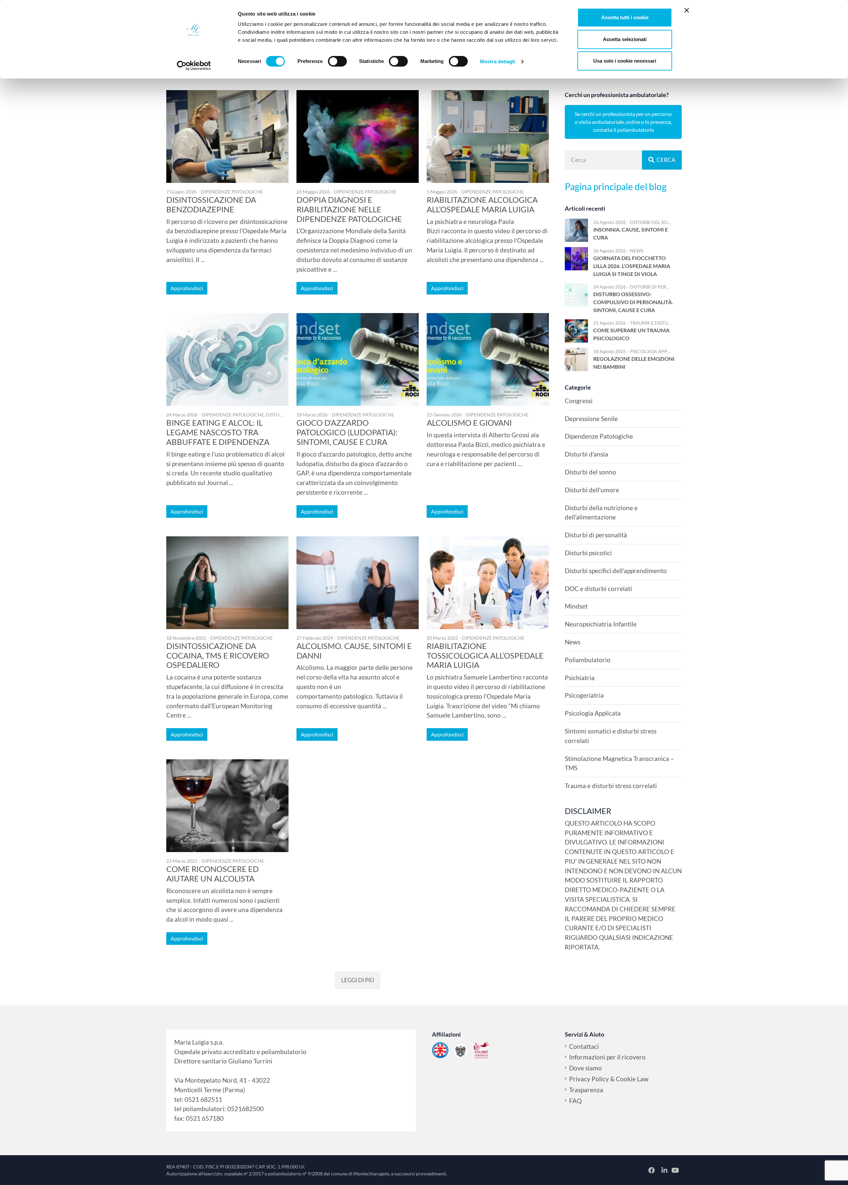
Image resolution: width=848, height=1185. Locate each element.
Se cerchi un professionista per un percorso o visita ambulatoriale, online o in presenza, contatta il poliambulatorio (623, 122)
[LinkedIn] (665, 1170)
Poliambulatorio (587, 660)
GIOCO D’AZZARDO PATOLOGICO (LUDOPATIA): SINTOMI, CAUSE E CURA (347, 432)
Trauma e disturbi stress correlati (673, 323)
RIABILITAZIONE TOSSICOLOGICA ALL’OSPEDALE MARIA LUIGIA (485, 655)
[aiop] (440, 1050)
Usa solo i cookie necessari (624, 61)
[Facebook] (652, 1170)
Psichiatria (580, 677)
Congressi (579, 400)
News (636, 250)
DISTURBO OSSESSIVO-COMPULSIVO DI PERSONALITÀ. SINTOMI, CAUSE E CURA (633, 302)
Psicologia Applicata (656, 351)
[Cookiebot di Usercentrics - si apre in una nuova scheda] (194, 66)
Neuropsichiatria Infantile (601, 624)
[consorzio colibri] (481, 1050)
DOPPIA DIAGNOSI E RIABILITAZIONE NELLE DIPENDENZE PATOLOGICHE (349, 209)
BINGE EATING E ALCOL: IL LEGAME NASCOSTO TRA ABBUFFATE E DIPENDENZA (217, 432)
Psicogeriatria (584, 695)
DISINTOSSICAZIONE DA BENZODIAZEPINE (211, 204)
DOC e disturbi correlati (598, 588)
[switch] (337, 61)
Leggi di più (357, 980)
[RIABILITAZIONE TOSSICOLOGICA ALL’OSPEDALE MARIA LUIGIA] (488, 582)
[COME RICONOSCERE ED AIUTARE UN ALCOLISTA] (227, 805)
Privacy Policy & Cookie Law (609, 1079)
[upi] (460, 1050)
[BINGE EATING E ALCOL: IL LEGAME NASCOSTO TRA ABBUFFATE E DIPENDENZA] (227, 359)
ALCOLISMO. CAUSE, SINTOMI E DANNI (354, 650)
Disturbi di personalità (659, 287)
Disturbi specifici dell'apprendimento (616, 570)
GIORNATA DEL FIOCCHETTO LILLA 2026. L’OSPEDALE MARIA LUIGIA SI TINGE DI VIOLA (631, 266)
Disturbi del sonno (654, 222)
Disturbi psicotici (588, 553)
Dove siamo (585, 1068)
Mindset (576, 606)
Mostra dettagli (497, 61)
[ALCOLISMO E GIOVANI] (488, 359)
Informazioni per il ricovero (607, 1057)
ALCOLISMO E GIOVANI (469, 422)
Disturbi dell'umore (592, 490)
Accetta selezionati (625, 39)
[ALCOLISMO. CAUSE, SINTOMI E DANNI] (357, 582)
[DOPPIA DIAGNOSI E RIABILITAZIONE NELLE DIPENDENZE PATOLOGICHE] (357, 136)
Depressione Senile (591, 418)
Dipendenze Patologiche (232, 191)
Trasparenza (586, 1090)
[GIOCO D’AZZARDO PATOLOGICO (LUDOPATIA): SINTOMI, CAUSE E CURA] (357, 359)
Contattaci (584, 1046)
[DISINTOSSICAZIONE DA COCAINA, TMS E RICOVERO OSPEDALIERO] (227, 582)
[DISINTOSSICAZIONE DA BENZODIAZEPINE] (227, 136)
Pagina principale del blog (615, 186)
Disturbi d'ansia (586, 454)
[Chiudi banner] (686, 10)
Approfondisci (187, 288)
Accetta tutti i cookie (625, 17)
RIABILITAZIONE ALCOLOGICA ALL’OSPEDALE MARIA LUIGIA (482, 204)
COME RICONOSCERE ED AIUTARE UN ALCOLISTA (212, 873)
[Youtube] (675, 1170)
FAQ (575, 1100)
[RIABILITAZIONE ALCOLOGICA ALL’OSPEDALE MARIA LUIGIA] (488, 136)
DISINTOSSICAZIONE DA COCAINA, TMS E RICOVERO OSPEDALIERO (217, 655)
